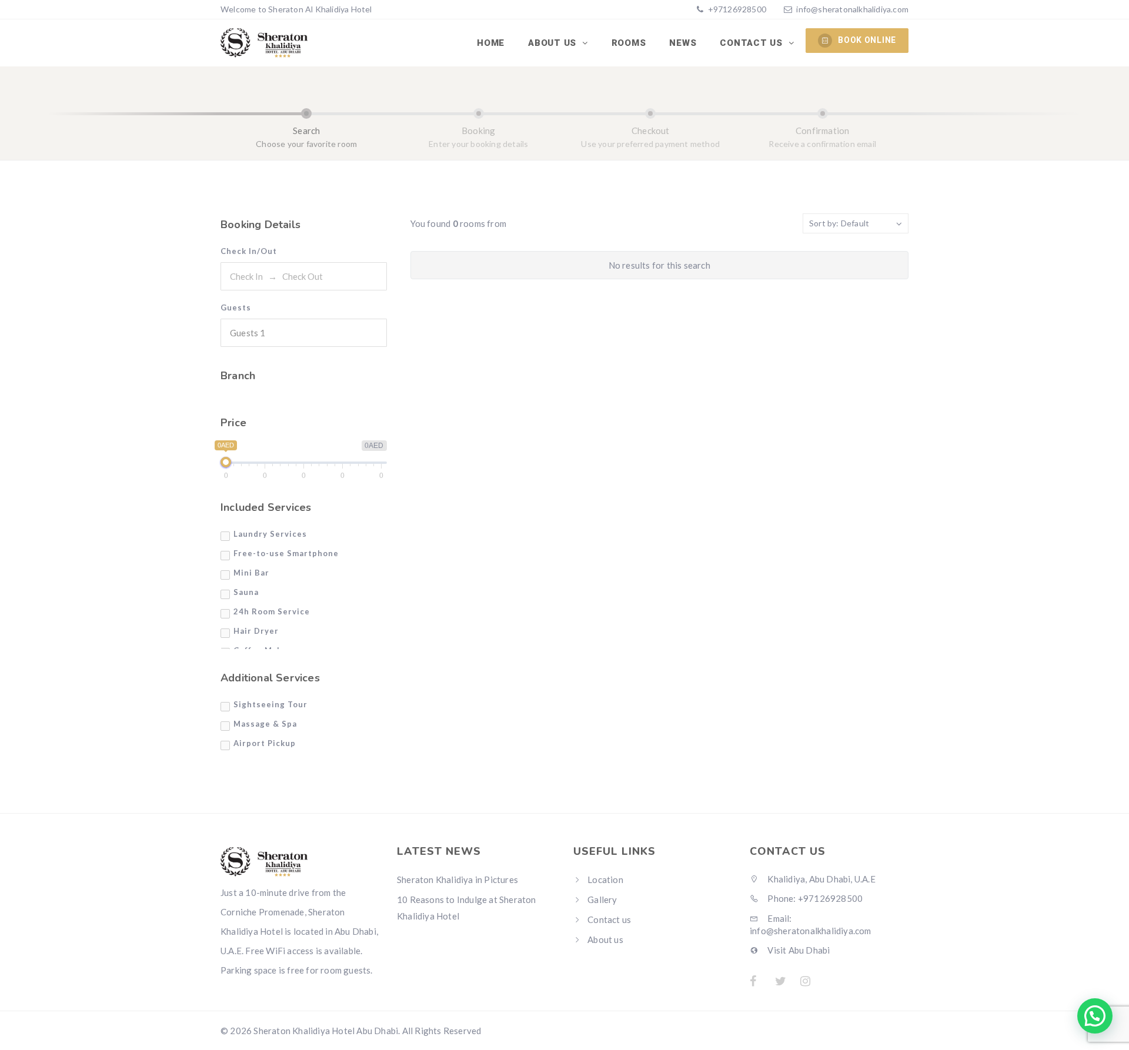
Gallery (602, 899)
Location (605, 879)
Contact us (752, 43)
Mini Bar (251, 572)
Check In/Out (249, 251)
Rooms (629, 43)
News (682, 43)
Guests (236, 307)
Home (491, 43)
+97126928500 (736, 9)
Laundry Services (270, 534)
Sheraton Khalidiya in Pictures (457, 879)
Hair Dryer (256, 631)
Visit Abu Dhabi (798, 950)
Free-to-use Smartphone (286, 553)
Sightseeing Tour (270, 704)
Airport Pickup (264, 743)
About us (553, 43)
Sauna (246, 592)
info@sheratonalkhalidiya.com (852, 9)
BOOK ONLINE (867, 40)
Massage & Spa (265, 723)
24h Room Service (271, 611)
